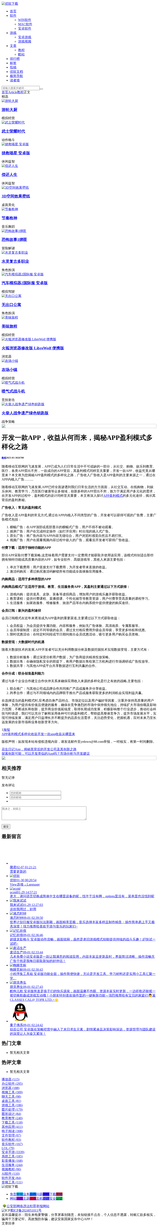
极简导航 (16, 76)
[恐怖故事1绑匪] (14, 231)
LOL (8, 1148)
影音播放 (12, 1160)
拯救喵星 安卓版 (16, 153)
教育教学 (12, 1118)
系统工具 (12, 1156)
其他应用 (12, 1127)
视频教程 (11, 1169)
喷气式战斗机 (13, 391)
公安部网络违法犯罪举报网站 (28, 1206)
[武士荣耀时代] (13, 122)
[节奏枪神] (10, 209)
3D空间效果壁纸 (16, 196)
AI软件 (11, 1173)
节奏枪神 (9, 218)
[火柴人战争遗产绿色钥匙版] (23, 404)
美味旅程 (9, 326)
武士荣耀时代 (13, 131)
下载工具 (12, 1122)
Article (12, 92)
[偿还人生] (10, 165)
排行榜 (15, 58)
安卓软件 (24, 28)
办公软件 (12, 1083)
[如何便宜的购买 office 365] (79, 427)
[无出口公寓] (11, 296)
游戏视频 (24, 41)
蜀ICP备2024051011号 (26, 1210)
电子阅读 (12, 1131)
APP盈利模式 (113, 495)
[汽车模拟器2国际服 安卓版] (23, 274)
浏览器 (10, 1088)
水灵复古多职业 (15, 261)
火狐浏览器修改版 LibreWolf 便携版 (33, 348)
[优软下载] (10, 3)
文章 (13, 45)
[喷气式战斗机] (13, 382)
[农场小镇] (10, 361)
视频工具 (12, 1092)
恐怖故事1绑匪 (14, 239)
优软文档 (16, 71)
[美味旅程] (10, 317)
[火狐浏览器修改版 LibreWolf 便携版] (29, 339)
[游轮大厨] (10, 101)
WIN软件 (24, 20)
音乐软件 (12, 1144)
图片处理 (12, 1109)
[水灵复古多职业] (15, 252)
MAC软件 (25, 24)
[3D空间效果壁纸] (15, 187)
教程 (21, 50)
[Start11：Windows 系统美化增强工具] (79, 759)
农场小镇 (9, 369)
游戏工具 (12, 1105)
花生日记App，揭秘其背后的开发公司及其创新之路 (39, 749)
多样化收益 (29, 734)
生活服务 (12, 1165)
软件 (13, 15)
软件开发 (11, 1178)
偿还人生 (9, 174)
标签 (13, 63)
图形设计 (11, 1114)
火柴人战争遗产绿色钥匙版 (25, 413)
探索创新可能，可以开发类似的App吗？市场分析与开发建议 (46, 753)
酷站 (21, 54)
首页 (13, 11)
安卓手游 (13, 1152)
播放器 (10, 1079)
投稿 (13, 67)
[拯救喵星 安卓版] (15, 144)
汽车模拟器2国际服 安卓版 (25, 283)
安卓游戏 (24, 37)
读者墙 (15, 80)
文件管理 (11, 1135)
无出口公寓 (11, 305)
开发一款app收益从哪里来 (56, 734)
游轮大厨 (9, 109)
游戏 (13, 33)
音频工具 (12, 1182)
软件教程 (11, 1139)
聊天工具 (11, 1096)
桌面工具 (11, 1101)
